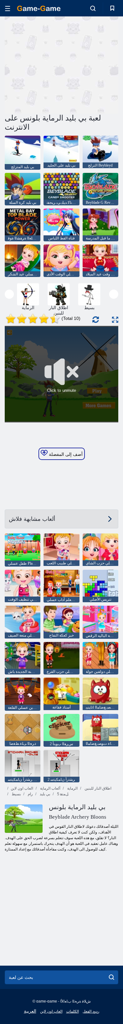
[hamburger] (7, 8)
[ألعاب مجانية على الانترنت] (39, 8)
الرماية (72, 788)
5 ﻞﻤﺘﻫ (62, 794)
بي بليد (44, 794)
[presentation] (9, 294)
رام (30, 794)
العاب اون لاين (22, 788)
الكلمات (72, 1011)
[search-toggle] (93, 8)
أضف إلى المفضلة (65, 454)
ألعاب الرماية (49, 788)
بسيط (16, 794)
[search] (111, 977)
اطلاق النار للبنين (97, 788)
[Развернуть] (115, 320)
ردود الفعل (91, 1011)
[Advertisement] (58, 64)
